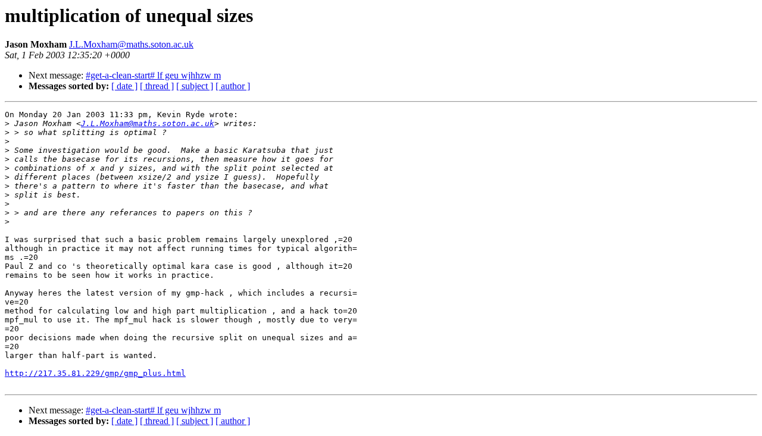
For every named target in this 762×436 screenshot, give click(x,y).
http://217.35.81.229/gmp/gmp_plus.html (95, 373)
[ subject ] (194, 86)
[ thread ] (157, 86)
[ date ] (124, 86)
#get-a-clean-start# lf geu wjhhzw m (153, 75)
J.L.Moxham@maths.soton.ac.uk (131, 44)
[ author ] (233, 86)
